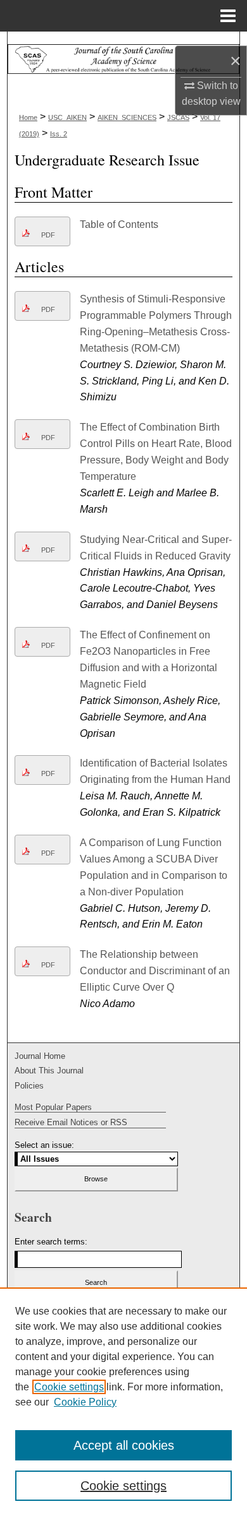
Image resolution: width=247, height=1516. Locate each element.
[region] (123, 1401)
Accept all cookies (123, 1445)
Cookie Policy (85, 1402)
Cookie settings (69, 1387)
